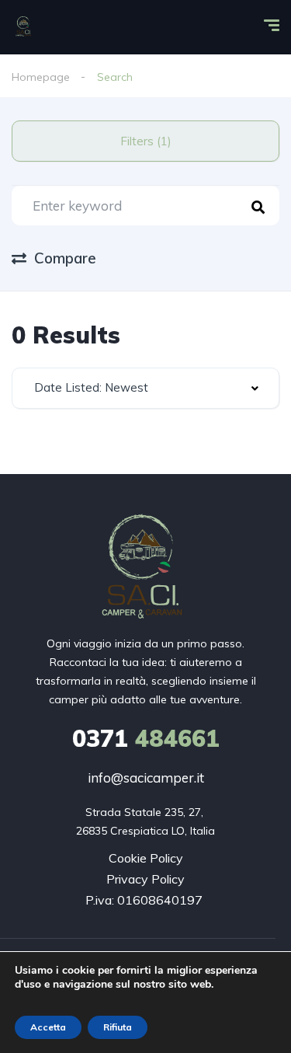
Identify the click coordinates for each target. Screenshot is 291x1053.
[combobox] (145, 388)
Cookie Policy (146, 858)
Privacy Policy (145, 879)
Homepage (41, 77)
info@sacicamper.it (146, 777)
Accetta (48, 1027)
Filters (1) (145, 141)
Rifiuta (117, 1027)
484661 (146, 738)
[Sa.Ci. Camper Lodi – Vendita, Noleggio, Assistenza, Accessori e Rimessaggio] (24, 27)
